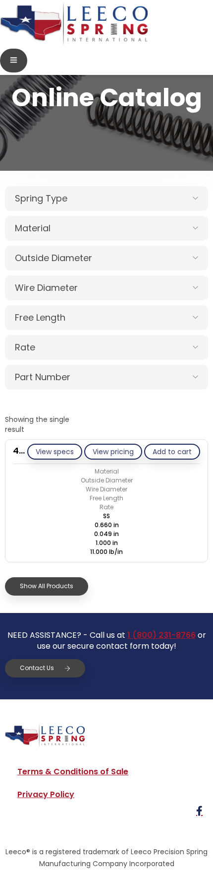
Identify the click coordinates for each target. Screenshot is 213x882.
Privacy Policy (45, 794)
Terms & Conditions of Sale (72, 771)
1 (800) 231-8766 (161, 635)
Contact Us (37, 668)
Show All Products (46, 586)
